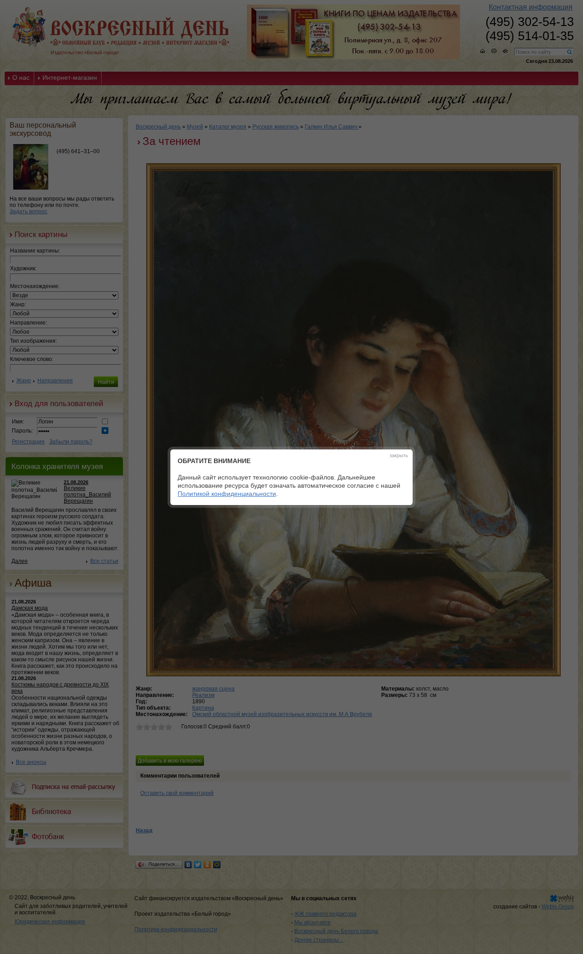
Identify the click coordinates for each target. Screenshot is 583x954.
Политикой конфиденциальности (227, 493)
